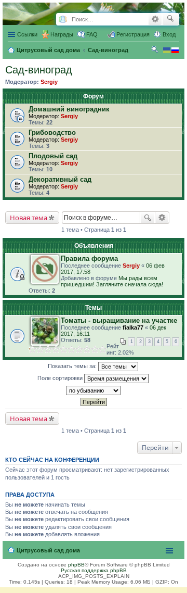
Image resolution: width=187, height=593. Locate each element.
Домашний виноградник (69, 109)
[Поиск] (170, 19)
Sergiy (49, 82)
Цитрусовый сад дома (48, 550)
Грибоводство (52, 132)
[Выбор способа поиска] (62, 19)
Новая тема (28, 217)
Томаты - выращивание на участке (119, 320)
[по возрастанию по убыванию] (93, 390)
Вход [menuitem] (169, 34)
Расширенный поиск (155, 19)
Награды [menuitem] (61, 34)
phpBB (76, 564)
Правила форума (89, 258)
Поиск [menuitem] (156, 51)
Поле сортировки (60, 378)
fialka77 (133, 327)
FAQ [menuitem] (92, 34)
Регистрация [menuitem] (133, 34)
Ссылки (27, 34)
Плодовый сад (53, 156)
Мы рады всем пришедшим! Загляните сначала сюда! (112, 281)
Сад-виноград (38, 69)
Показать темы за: (73, 366)
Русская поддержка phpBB (94, 570)
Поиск (147, 217)
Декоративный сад (60, 179)
